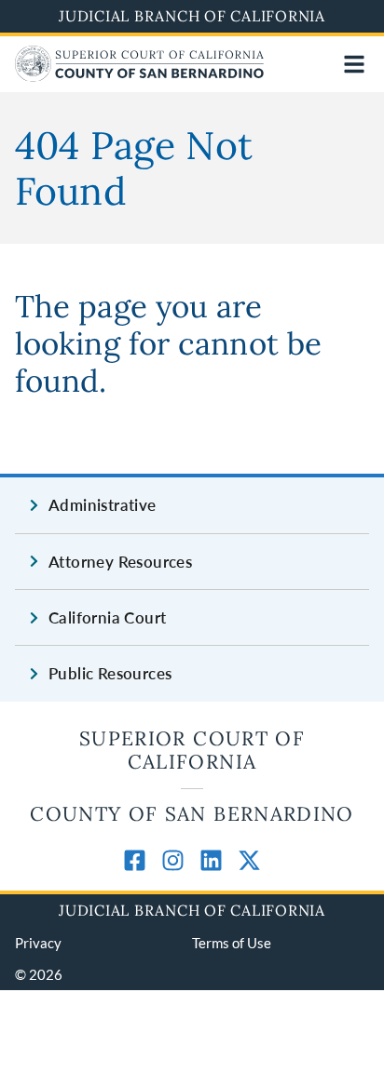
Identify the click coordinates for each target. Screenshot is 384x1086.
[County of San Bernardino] (139, 76)
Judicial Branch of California (192, 16)
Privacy (38, 942)
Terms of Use (231, 942)
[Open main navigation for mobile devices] (354, 64)
